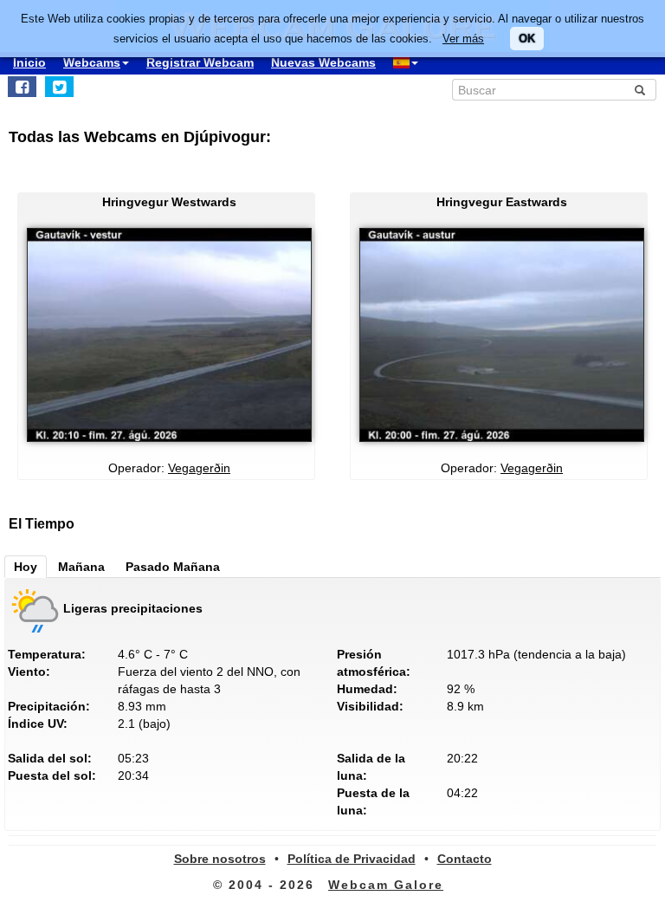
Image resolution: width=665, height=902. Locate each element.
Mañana (81, 567)
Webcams (91, 62)
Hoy (25, 567)
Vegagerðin (199, 468)
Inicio (29, 62)
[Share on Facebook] (22, 86)
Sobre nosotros (220, 859)
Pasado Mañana (173, 567)
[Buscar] (639, 90)
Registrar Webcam (200, 62)
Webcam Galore (385, 885)
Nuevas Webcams (323, 62)
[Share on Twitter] (59, 86)
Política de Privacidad (351, 859)
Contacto (464, 859)
